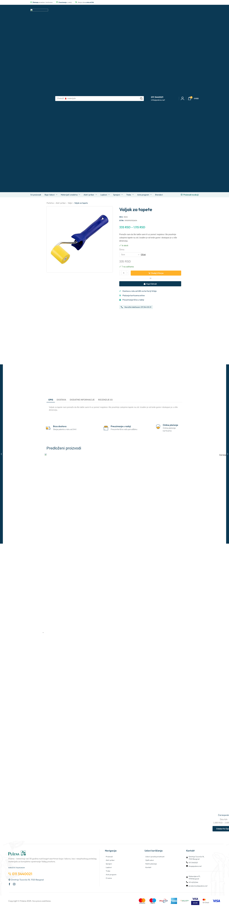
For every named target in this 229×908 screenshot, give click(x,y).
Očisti (143, 255)
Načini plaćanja (151, 864)
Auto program (111, 874)
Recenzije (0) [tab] (105, 399)
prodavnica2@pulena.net (198, 886)
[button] (193, 98)
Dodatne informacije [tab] (82, 399)
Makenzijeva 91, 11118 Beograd (194, 877)
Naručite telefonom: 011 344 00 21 (138, 307)
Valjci (70, 203)
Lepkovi (109, 867)
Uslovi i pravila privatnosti (154, 857)
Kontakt (148, 867)
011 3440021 (193, 863)
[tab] (51, 399)
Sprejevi (109, 864)
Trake (108, 871)
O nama (109, 878)
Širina (121, 250)
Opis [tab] (50, 399)
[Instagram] (14, 884)
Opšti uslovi (149, 860)
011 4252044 (193, 882)
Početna (50, 203)
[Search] (141, 98)
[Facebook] (9, 884)
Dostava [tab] (61, 399)
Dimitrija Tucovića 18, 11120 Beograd (196, 858)
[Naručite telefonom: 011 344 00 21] (122, 307)
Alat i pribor (61, 203)
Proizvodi (109, 857)
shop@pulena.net (195, 866)
